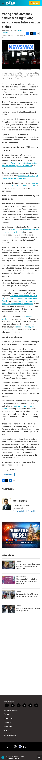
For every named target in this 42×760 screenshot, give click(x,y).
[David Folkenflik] (6, 504)
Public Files (7, 731)
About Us (7, 714)
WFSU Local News (20, 576)
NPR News (18, 561)
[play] (3, 758)
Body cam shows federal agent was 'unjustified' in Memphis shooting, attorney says (28, 566)
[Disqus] (21, 668)
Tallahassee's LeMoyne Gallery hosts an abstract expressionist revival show (26, 581)
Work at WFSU (8, 718)
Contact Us (7, 722)
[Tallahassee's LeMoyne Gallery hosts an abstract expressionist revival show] (8, 580)
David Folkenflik (20, 501)
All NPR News (8, 474)
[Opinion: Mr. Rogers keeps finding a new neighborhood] (8, 609)
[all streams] (39, 757)
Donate (35, 3)
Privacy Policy (8, 727)
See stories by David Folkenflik (24, 511)
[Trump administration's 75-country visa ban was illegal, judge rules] (8, 594)
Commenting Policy (10, 735)
